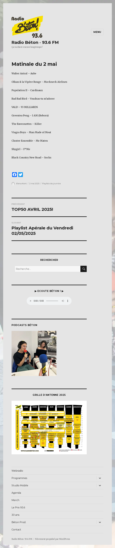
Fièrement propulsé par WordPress (52, 539)
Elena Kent (21, 183)
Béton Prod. (19, 522)
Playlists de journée (51, 183)
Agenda (16, 492)
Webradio (17, 470)
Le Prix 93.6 (18, 507)
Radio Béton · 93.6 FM (35, 42)
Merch (15, 500)
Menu (97, 32)
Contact (16, 529)
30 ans (15, 514)
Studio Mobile (20, 485)
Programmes (19, 478)
